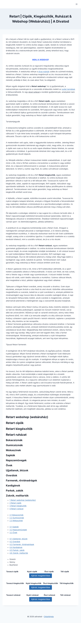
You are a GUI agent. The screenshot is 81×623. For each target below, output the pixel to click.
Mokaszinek (16, 521)
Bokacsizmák (16, 515)
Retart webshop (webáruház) (22, 500)
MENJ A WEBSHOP (40, 60)
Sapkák (14, 527)
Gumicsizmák (16, 518)
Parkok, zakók (16, 550)
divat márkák (43, 72)
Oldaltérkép (49, 617)
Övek (13, 533)
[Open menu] (76, 4)
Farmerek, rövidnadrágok (21, 544)
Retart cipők (15, 503)
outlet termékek (68, 89)
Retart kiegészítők (17, 506)
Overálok (14, 542)
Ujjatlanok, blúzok (18, 539)
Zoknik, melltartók (18, 553)
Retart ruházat (16, 509)
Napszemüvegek (18, 530)
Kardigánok (15, 547)
